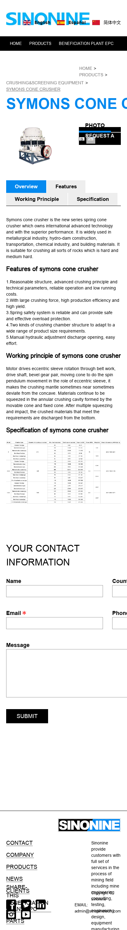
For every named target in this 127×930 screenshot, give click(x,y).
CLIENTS (100, 57)
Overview (26, 187)
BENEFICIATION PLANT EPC (86, 43)
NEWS (43, 72)
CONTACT (66, 72)
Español (77, 22)
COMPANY (20, 72)
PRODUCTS (40, 43)
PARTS (15, 921)
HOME (16, 43)
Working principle (37, 199)
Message (18, 645)
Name (13, 581)
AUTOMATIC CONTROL (32, 57)
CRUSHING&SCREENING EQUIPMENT (45, 82)
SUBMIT (27, 716)
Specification (93, 199)
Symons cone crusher (33, 89)
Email (14, 613)
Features (66, 187)
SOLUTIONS (72, 57)
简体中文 (112, 22)
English (43, 22)
